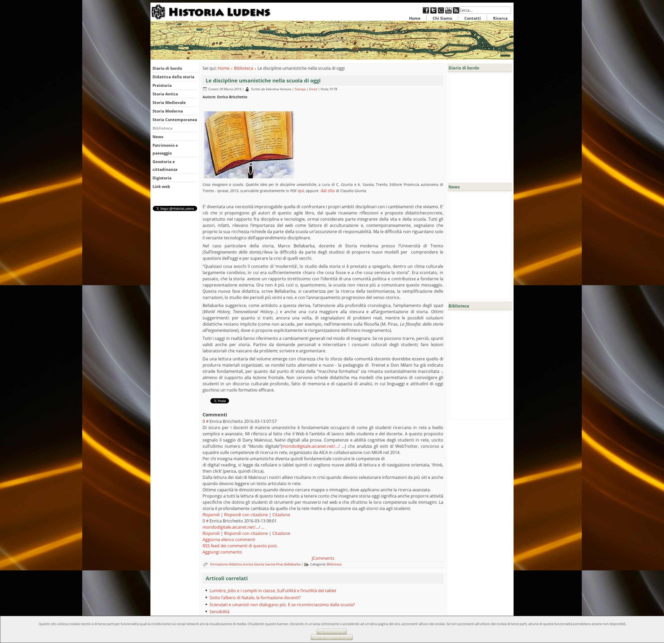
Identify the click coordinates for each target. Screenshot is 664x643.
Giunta (259, 564)
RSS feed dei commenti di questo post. (240, 546)
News (158, 136)
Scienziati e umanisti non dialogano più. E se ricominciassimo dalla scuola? (282, 604)
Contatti (472, 18)
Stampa (301, 89)
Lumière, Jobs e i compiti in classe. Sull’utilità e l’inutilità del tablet (273, 590)
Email (313, 89)
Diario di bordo (167, 68)
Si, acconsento (331, 631)
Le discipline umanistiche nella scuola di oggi (263, 80)
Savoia (270, 564)
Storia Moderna (168, 111)
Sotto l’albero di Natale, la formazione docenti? (255, 597)
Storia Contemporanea (175, 119)
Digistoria (162, 177)
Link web (161, 186)
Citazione (281, 515)
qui (301, 190)
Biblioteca (162, 128)
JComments (323, 558)
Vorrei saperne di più (331, 637)
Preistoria (162, 85)
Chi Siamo (442, 18)
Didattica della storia (173, 76)
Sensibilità (220, 611)
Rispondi (211, 515)
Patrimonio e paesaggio (165, 149)
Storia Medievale (169, 102)
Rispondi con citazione (246, 515)
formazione (219, 564)
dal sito (327, 190)
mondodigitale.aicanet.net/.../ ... (313, 446)
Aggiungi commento (222, 552)
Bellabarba (292, 564)
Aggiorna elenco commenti (229, 539)
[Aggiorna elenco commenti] (230, 414)
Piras (280, 564)
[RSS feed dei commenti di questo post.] (229, 414)
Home (414, 18)
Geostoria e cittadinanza (165, 165)
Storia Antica (165, 93)
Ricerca (500, 18)
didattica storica (241, 564)
